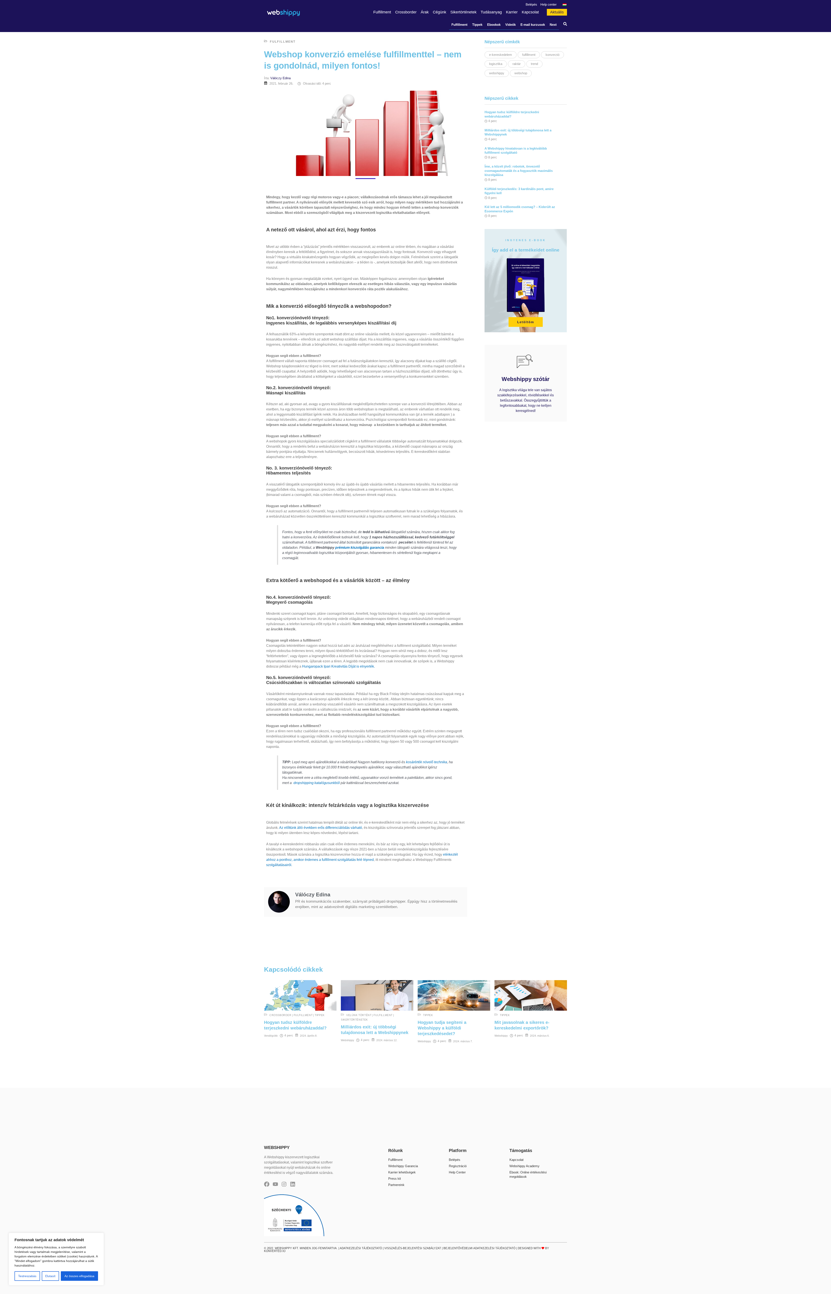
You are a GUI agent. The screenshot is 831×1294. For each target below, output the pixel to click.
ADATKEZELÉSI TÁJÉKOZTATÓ (361, 1248)
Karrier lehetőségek (402, 1172)
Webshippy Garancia (403, 1166)
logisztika (495, 64)
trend (534, 64)
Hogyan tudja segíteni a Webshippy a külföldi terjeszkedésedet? (442, 1028)
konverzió (552, 54)
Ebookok (494, 24)
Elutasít (50, 1276)
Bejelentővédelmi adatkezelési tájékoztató (479, 1248)
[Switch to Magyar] (564, 4)
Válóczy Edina (280, 78)
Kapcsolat (516, 1160)
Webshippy (347, 1040)
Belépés (454, 1160)
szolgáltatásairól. (279, 865)
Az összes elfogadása (79, 1276)
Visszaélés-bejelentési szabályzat (412, 1248)
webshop (520, 73)
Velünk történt (358, 1015)
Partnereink (396, 1185)
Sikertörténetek (354, 1019)
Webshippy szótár (525, 379)
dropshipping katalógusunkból (317, 783)
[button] (565, 24)
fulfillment (528, 54)
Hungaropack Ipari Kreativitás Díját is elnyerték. (338, 666)
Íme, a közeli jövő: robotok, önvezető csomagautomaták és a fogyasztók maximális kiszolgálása (519, 171)
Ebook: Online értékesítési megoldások (528, 1174)
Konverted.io (274, 1251)
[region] (56, 1259)
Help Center (457, 1172)
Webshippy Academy (524, 1166)
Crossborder (280, 1015)
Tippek (477, 24)
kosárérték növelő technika (426, 762)
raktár (516, 64)
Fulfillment (459, 24)
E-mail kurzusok (532, 24)
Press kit (394, 1178)
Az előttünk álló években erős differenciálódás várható (320, 827)
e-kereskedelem (500, 54)
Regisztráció (458, 1166)
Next (553, 24)
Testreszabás (27, 1276)
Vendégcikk (271, 1035)
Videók (510, 24)
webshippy (496, 73)
